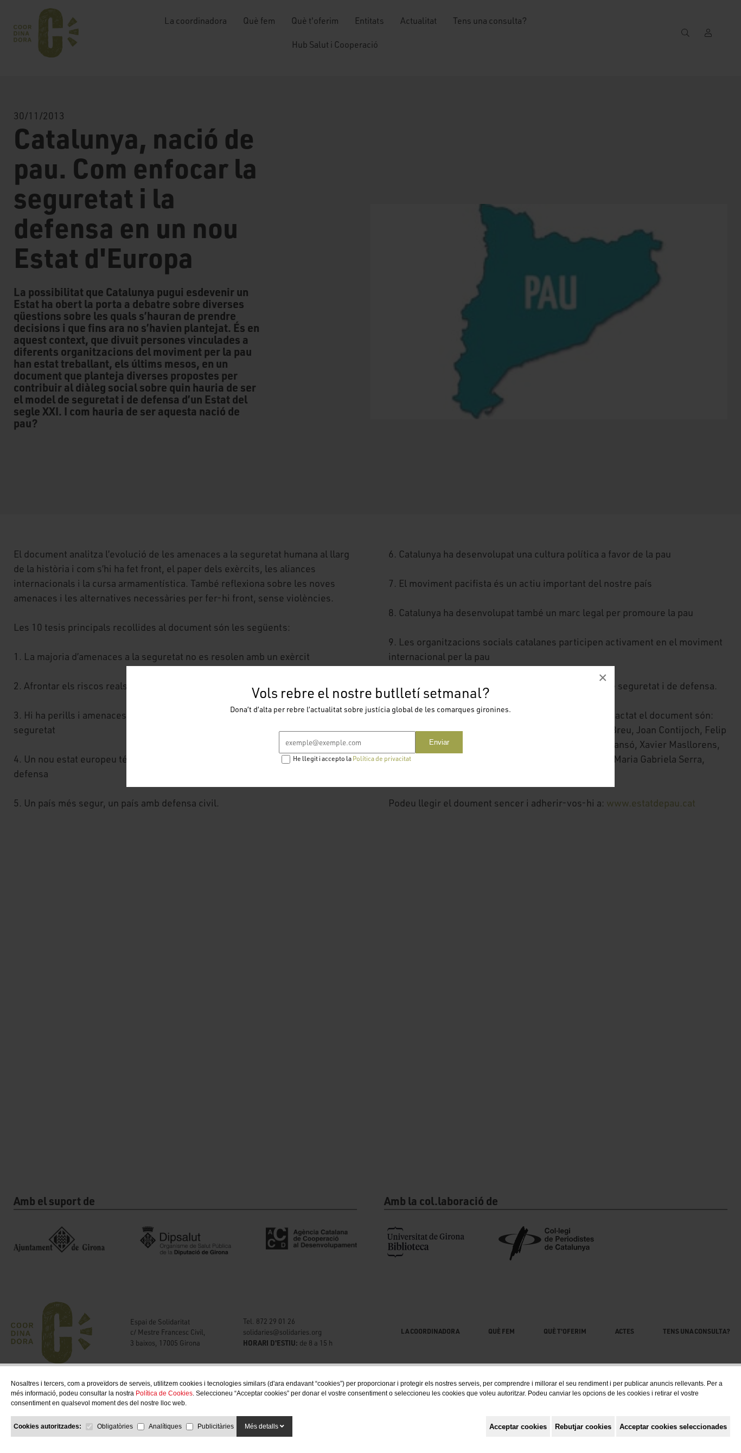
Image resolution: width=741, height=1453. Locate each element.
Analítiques (165, 1426)
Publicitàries (215, 1426)
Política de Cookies (164, 1393)
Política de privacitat (382, 758)
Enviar (439, 742)
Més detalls (262, 1426)
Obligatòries (115, 1426)
